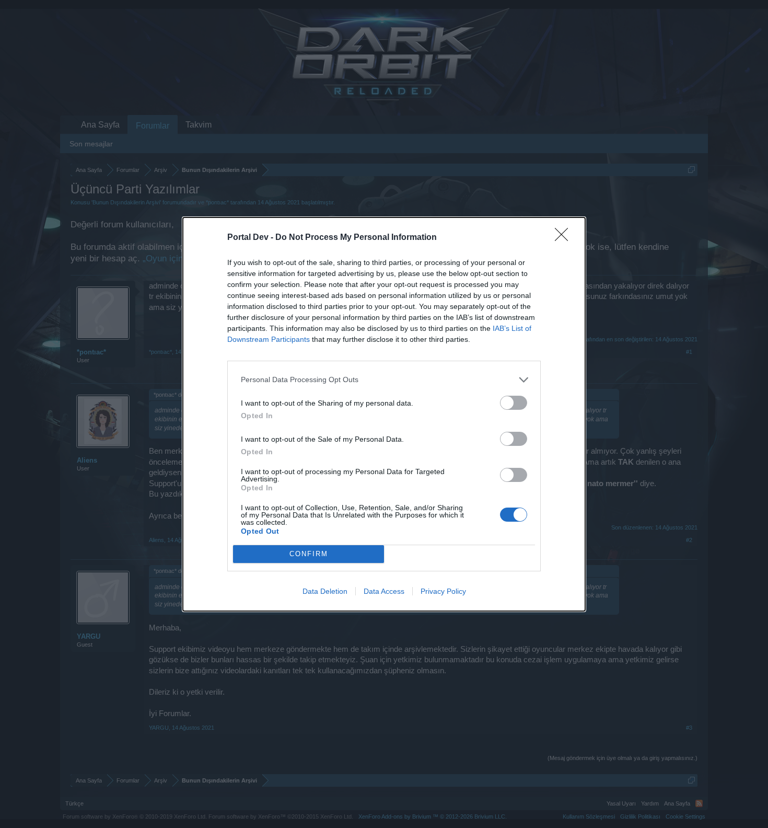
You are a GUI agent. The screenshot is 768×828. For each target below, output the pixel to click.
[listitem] (384, 379)
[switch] (513, 403)
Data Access (384, 591)
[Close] (565, 238)
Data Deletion (324, 591)
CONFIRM (308, 554)
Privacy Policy (443, 591)
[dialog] (384, 414)
